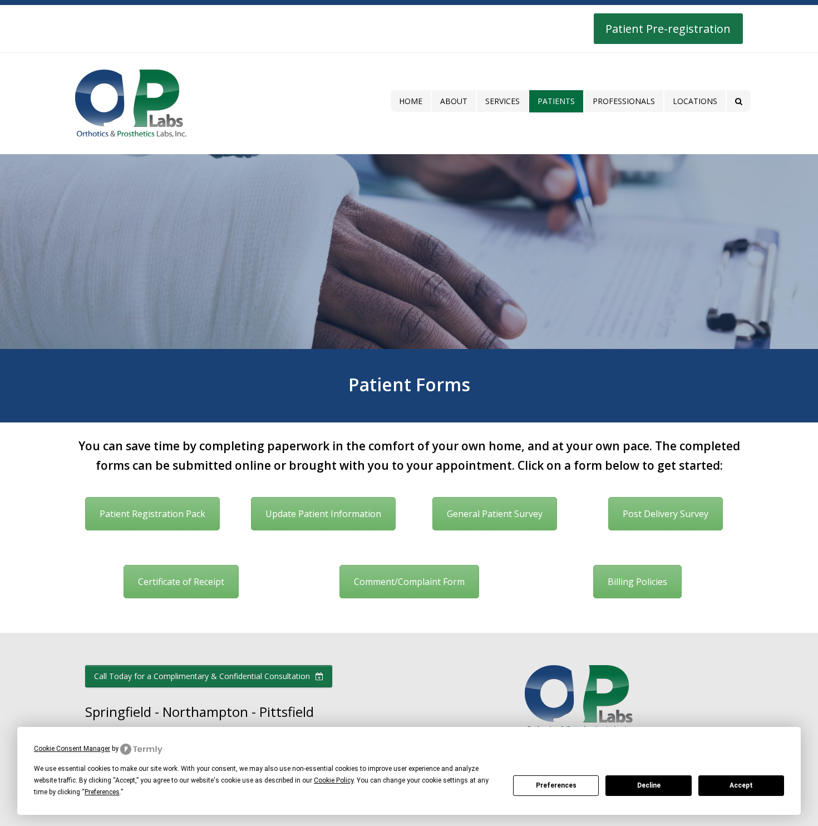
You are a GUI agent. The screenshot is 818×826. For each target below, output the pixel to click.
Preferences (556, 785)
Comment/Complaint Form (409, 582)
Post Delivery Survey (665, 514)
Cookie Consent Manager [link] (72, 749)
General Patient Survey (495, 514)
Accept (741, 785)
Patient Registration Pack (152, 514)
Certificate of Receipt (181, 582)
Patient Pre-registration (668, 28)
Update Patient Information (323, 514)
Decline (649, 785)
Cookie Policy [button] (333, 780)
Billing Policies (637, 582)
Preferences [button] (102, 792)
